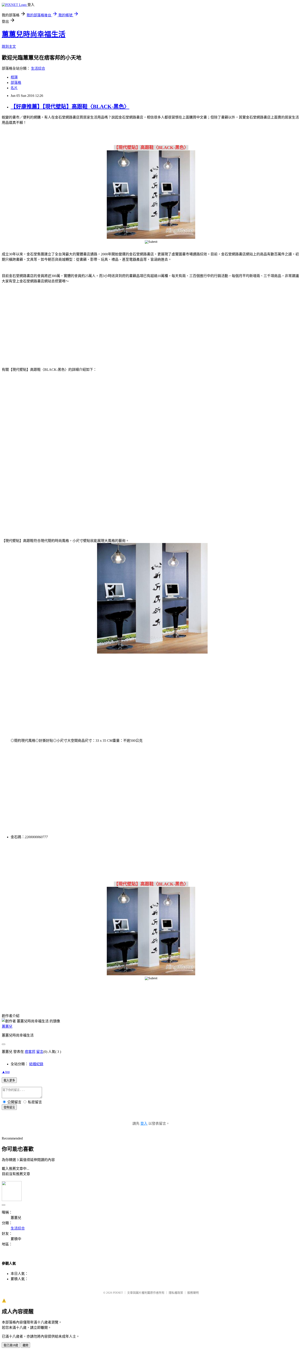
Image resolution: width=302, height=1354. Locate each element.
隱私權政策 (176, 1292)
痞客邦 (30, 1052)
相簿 (14, 77)
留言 (39, 1052)
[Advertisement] (39, 323)
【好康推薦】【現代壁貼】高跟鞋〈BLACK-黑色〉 (70, 106)
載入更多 (9, 1080)
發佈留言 (9, 1107)
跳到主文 (9, 46)
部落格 (16, 82)
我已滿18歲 (11, 1345)
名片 (14, 88)
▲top (6, 1072)
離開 (25, 1345)
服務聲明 (193, 1292)
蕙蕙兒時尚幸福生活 (33, 34)
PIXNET (118, 1292)
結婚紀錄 (36, 1064)
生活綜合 (38, 68)
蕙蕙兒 (7, 1026)
